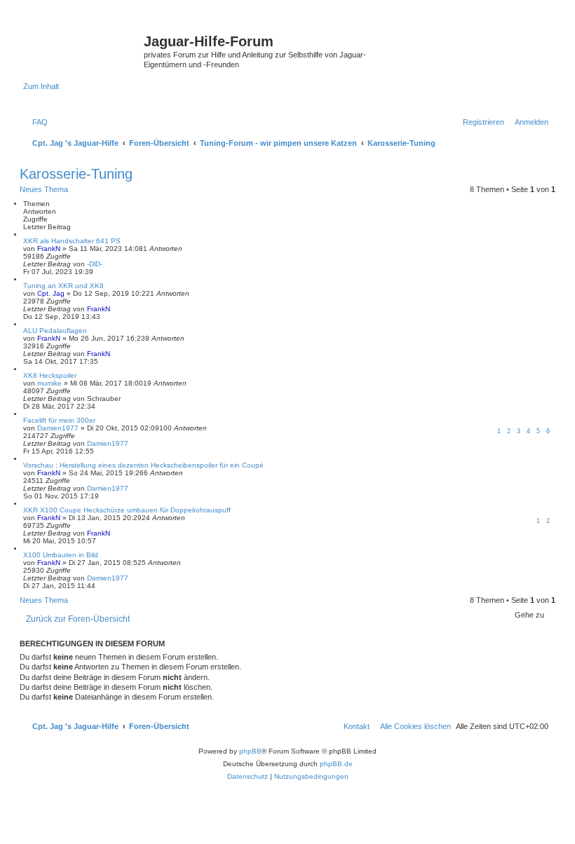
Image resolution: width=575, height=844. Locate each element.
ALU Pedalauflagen (55, 330)
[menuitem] (37, 122)
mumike (49, 383)
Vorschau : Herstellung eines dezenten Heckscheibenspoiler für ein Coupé (143, 465)
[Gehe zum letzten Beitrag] (107, 264)
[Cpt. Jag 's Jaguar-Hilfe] (83, 45)
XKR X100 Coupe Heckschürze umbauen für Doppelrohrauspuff (127, 510)
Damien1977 (58, 428)
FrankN (48, 248)
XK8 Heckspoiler (49, 375)
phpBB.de (336, 764)
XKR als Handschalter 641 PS (72, 241)
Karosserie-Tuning (76, 174)
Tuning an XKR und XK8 (63, 286)
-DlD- (94, 264)
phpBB (250, 751)
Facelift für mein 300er (59, 420)
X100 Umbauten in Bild (60, 555)
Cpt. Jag (51, 293)
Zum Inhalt (41, 86)
